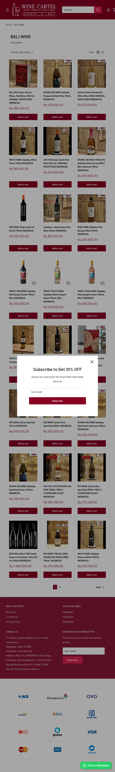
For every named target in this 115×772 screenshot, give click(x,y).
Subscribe (57, 400)
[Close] (91, 361)
